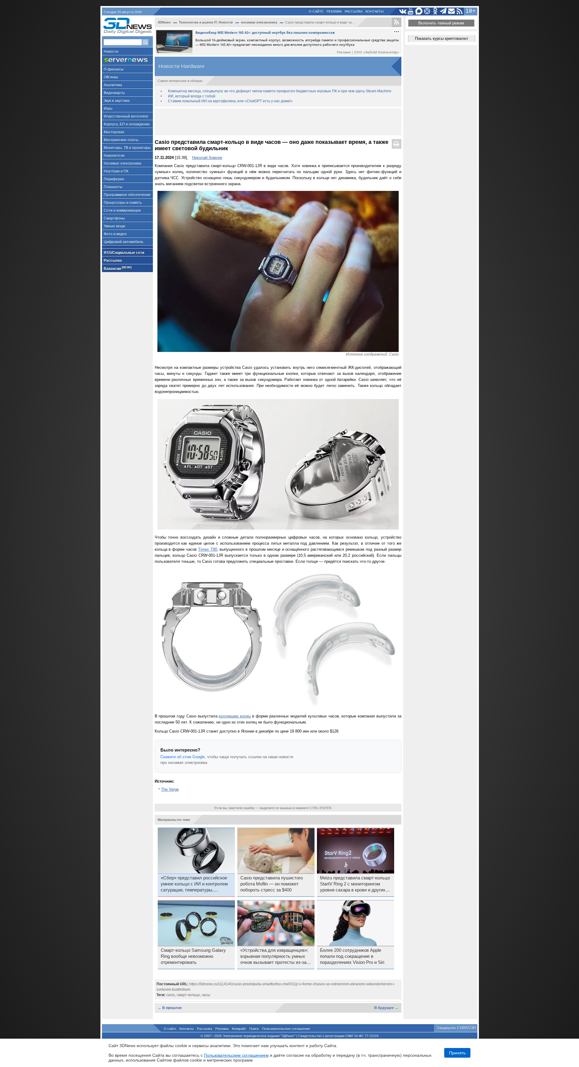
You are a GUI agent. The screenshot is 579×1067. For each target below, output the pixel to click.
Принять (457, 1052)
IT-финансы (114, 69)
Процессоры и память (123, 203)
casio (170, 995)
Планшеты (113, 187)
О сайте (316, 11)
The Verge (170, 789)
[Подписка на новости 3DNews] (452, 11)
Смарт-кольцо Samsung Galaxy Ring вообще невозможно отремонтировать (193, 956)
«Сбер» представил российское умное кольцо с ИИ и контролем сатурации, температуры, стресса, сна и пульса (194, 884)
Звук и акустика (117, 101)
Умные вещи (114, 226)
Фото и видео (115, 234)
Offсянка (111, 77)
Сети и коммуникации (122, 210)
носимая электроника (259, 22)
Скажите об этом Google (182, 757)
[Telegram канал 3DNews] (443, 11)
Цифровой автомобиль (123, 242)
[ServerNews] (127, 60)
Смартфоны (114, 218)
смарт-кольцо (188, 995)
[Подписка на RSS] (460, 11)
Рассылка (353, 11)
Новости (111, 51)
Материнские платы (121, 140)
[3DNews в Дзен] (427, 11)
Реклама (334, 11)
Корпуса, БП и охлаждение (127, 124)
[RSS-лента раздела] (396, 22)
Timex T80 (207, 549)
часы (206, 995)
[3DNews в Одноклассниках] (435, 11)
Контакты (374, 11)
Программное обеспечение (127, 195)
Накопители (114, 156)
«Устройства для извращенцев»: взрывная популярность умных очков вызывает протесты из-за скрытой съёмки (274, 956)
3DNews (164, 22)
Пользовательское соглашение (286, 1029)
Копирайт (239, 1029)
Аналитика (113, 85)
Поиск (254, 1029)
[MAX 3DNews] (419, 11)
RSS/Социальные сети (124, 253)
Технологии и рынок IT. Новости (206, 22)
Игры (108, 108)
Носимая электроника (122, 163)
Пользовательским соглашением (236, 1055)
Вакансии (117, 268)
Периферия (114, 179)
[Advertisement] (278, 121)
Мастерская (114, 132)
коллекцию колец (235, 716)
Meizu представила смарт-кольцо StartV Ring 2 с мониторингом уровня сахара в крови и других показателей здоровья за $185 (355, 884)
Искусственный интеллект (126, 116)
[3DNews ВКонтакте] (403, 11)
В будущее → (386, 1008)
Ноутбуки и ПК (116, 171)
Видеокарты (114, 93)
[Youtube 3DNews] (411, 11)
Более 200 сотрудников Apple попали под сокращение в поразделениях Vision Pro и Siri (352, 956)
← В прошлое (170, 1008)
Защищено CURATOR (456, 1028)
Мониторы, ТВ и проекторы (127, 148)
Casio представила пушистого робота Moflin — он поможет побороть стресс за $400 (271, 883)
